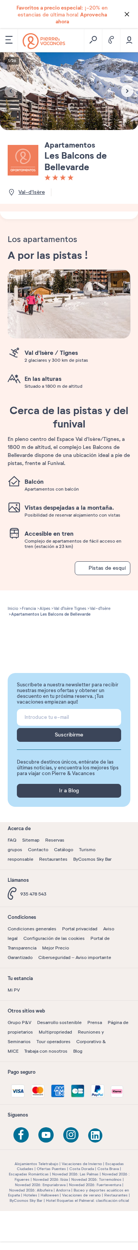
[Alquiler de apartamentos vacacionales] (44, 41)
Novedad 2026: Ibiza (50, 1179)
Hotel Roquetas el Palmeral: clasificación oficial (87, 1200)
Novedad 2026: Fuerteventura (95, 1184)
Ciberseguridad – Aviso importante (74, 957)
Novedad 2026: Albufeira (31, 1190)
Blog (77, 1051)
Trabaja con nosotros (45, 1051)
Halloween (50, 1195)
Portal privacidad (79, 928)
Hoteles (30, 1195)
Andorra (63, 1190)
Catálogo (63, 849)
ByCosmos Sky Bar (92, 859)
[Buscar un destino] (93, 40)
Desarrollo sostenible (59, 1022)
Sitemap (30, 840)
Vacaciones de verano (81, 1195)
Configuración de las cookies (54, 938)
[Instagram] (71, 1135)
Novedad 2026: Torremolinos (96, 1179)
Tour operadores (53, 1041)
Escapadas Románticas (29, 1174)
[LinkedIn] (96, 1136)
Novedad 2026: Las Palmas (75, 1174)
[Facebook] (21, 1135)
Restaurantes (53, 859)
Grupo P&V (19, 1022)
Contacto (38, 849)
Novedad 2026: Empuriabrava (40, 1184)
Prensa (94, 1022)
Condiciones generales (32, 928)
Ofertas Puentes (51, 1168)
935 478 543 (33, 894)
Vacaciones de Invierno (82, 1163)
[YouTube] (46, 1135)
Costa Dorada (81, 1168)
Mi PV (14, 990)
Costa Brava (108, 1168)
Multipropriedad (55, 1032)
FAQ (12, 840)
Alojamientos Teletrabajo (36, 1163)
